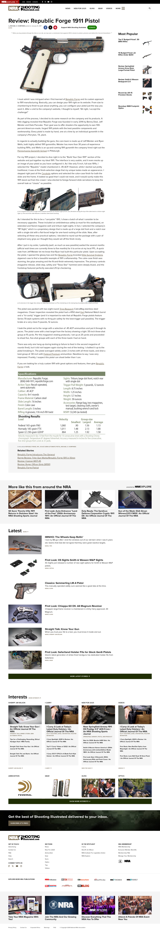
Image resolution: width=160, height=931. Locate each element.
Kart (82, 312)
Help (10, 856)
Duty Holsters (52, 734)
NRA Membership (124, 847)
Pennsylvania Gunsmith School (32, 150)
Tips (50, 546)
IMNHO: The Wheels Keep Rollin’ (64, 537)
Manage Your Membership (127, 856)
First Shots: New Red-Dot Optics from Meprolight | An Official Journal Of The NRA (133, 748)
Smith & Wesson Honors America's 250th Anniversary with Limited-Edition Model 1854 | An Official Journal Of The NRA (97, 749)
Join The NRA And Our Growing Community (60, 918)
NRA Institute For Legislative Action (93, 853)
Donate (35, 2)
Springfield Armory (90, 737)
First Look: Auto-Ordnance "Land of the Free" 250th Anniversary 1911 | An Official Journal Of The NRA (61, 514)
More (25, 532)
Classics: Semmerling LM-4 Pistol (64, 583)
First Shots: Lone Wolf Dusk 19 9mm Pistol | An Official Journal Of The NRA (135, 757)
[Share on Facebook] (45, 26)
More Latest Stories (88, 676)
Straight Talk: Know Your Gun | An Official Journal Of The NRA (25, 729)
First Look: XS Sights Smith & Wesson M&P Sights (74, 560)
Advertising (12, 847)
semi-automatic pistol (52, 447)
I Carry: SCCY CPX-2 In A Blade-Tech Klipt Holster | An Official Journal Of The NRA (61, 755)
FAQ (9, 853)
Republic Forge (73, 99)
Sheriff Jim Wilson (55, 634)
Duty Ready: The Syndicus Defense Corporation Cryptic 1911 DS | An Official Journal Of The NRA (98, 514)
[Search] (150, 8)
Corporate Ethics (35, 927)
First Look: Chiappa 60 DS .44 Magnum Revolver (73, 606)
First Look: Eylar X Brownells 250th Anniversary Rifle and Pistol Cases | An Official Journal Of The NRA (97, 759)
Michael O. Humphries (68, 447)
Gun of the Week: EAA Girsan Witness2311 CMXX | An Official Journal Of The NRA (133, 513)
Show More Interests (92, 801)
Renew (28, 2)
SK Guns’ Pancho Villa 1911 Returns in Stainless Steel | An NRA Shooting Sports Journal (23, 513)
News (67, 8)
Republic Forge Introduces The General (36, 454)
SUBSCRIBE (19, 823)
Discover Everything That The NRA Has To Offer (96, 918)
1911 (38, 447)
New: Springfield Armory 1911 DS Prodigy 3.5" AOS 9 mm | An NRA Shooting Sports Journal (97, 730)
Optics (51, 568)
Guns (92, 8)
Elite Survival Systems (92, 255)
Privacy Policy (12, 927)
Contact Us (12, 850)
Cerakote (46, 173)
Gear (100, 8)
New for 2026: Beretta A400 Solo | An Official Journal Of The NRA (96, 741)
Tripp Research (67, 309)
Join (23, 2)
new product (107, 737)
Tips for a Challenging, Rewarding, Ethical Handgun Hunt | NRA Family (25, 740)
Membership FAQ (124, 853)
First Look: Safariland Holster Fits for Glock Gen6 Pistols (78, 652)
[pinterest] (55, 26)
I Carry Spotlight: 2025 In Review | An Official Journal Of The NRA (60, 740)
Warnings (47, 927)
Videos (109, 8)
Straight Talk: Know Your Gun (62, 629)
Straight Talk (15, 734)
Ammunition (13, 776)
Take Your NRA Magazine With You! (23, 918)
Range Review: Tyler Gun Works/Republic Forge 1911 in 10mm (46, 457)
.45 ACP (42, 447)
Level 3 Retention (64, 734)
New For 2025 (80, 8)
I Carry (48, 702)
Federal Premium (52, 354)
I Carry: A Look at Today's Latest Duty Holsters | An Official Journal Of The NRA (60, 729)
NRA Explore (86, 856)
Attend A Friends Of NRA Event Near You (133, 918)
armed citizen (25, 734)
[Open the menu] (123, 8)
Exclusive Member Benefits (127, 850)
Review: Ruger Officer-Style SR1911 (34, 464)
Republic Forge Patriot (28, 467)
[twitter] (50, 26)
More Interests (34, 698)
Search (10, 859)
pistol (100, 737)
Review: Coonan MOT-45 (29, 461)
